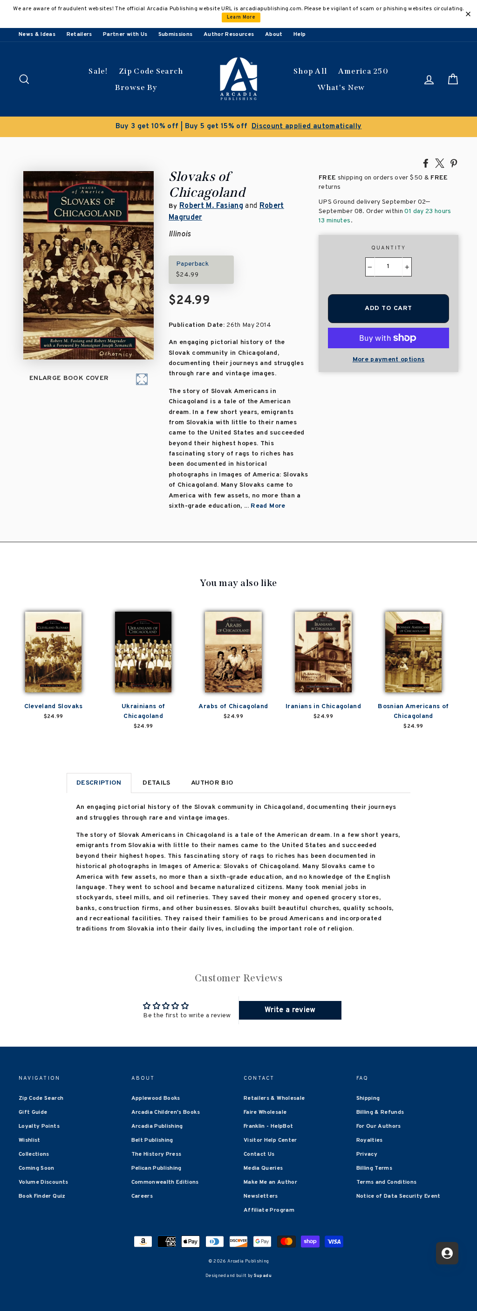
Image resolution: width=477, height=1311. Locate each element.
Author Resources (229, 34)
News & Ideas (37, 34)
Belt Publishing (152, 1140)
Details (156, 783)
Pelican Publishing (156, 1168)
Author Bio (212, 783)
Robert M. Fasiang (211, 206)
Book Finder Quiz (42, 1196)
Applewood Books (155, 1098)
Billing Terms (374, 1168)
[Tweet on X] (439, 163)
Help (299, 34)
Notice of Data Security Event (398, 1196)
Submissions (175, 34)
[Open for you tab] (447, 1253)
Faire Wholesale (265, 1112)
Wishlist (30, 1140)
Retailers (79, 34)
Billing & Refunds (380, 1112)
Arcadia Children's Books (165, 1112)
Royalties (369, 1140)
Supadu (263, 1276)
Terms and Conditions (386, 1182)
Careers (142, 1196)
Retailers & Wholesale (274, 1098)
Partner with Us (125, 34)
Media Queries (263, 1168)
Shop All (310, 71)
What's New (341, 87)
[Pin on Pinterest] (453, 163)
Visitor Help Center (270, 1140)
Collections (34, 1154)
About (274, 34)
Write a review (290, 1010)
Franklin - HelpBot (268, 1126)
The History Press (156, 1154)
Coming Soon (37, 1168)
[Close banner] (468, 14)
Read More (268, 506)
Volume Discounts (43, 1182)
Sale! (98, 71)
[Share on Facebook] (425, 163)
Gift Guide (33, 1112)
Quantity (388, 248)
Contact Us (259, 1154)
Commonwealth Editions (165, 1182)
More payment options (389, 360)
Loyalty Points (39, 1126)
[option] (238, 126)
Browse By (136, 87)
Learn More (241, 17)
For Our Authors (378, 1126)
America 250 (363, 71)
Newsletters (261, 1196)
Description (99, 783)
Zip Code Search (151, 71)
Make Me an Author (270, 1182)
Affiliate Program (269, 1210)
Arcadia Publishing (157, 1126)
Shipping (368, 1098)
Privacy (366, 1154)
